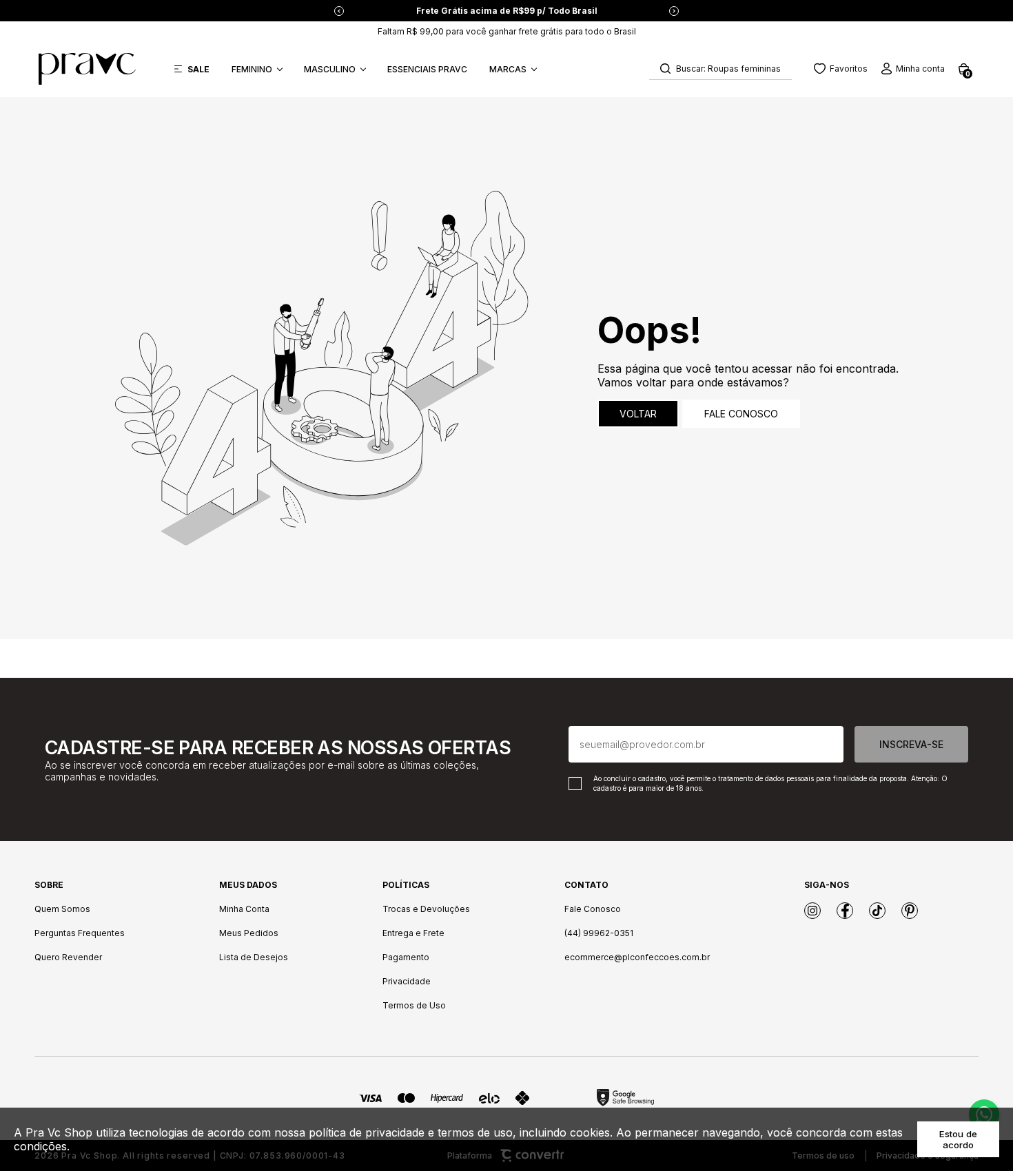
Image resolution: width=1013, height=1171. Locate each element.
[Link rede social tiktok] (877, 910)
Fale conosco (741, 413)
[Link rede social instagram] (812, 910)
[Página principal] (87, 69)
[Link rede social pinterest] (909, 910)
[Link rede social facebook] (845, 910)
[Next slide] (674, 11)
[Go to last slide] (339, 11)
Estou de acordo (958, 1139)
